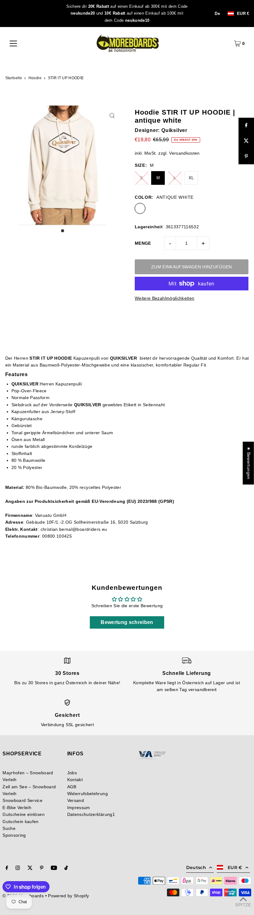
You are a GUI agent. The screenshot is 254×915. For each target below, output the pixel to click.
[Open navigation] (13, 43)
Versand (75, 800)
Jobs (72, 772)
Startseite (13, 78)
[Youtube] (54, 868)
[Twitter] (30, 868)
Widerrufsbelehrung (87, 793)
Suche (8, 828)
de (217, 13)
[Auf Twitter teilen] (246, 141)
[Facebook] (7, 868)
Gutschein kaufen (20, 821)
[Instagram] (17, 868)
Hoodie (35, 78)
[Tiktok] (66, 868)
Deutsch (196, 867)
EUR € (243, 13)
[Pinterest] (41, 868)
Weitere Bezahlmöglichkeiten (164, 298)
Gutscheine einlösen (23, 814)
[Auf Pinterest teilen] (246, 156)
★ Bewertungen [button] (248, 463)
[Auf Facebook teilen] (246, 125)
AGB (72, 786)
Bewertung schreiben (127, 622)
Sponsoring (14, 835)
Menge (143, 243)
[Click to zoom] (112, 115)
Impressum (78, 807)
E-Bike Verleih (16, 807)
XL (191, 177)
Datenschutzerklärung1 (91, 814)
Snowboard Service (22, 800)
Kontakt (75, 779)
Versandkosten (184, 153)
